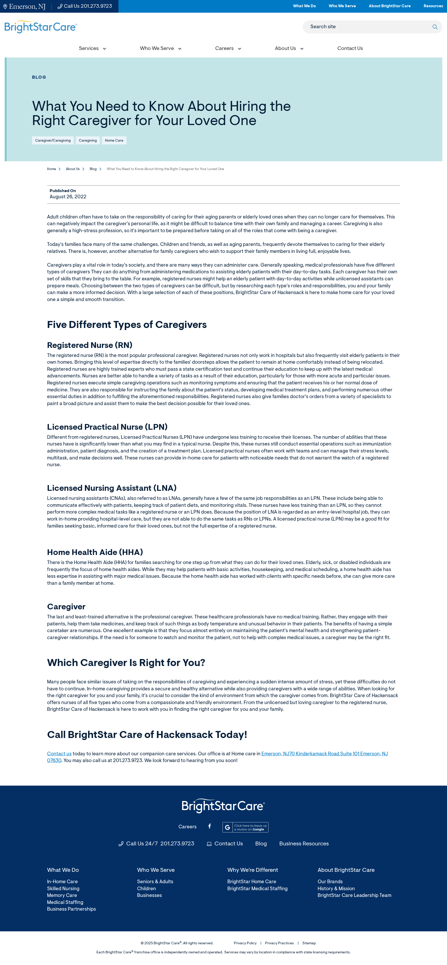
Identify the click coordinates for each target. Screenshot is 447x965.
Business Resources (304, 844)
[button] (91, 49)
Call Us (88, 6)
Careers (187, 827)
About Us (73, 169)
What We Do (304, 8)
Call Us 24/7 (160, 844)
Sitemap (309, 943)
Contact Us (228, 844)
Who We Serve (342, 8)
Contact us (59, 754)
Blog (39, 77)
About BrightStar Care (390, 8)
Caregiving (88, 141)
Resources (433, 8)
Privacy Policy (245, 943)
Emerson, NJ (27, 6)
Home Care (114, 141)
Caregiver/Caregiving (53, 141)
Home (51, 169)
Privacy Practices (279, 943)
